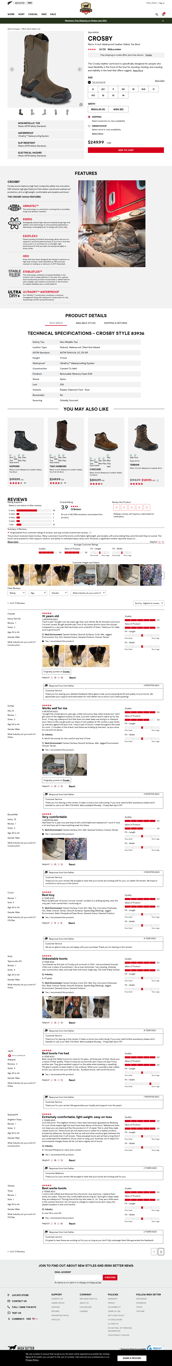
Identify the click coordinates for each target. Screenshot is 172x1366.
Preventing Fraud (60, 1315)
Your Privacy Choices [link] (118, 1335)
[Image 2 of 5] (32, 112)
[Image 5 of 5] (67, 112)
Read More (138, 70)
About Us (84, 1303)
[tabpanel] (86, 367)
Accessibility (114, 1307)
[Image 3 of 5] (44, 112)
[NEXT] (79, 69)
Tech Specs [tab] (56, 323)
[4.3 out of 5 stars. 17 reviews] (97, 484)
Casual (33, 14)
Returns (55, 1311)
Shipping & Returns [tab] (115, 323)
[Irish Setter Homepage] (21, 1347)
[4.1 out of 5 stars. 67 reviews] (16, 483)
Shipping (55, 1307)
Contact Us (19, 1301)
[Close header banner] (162, 20)
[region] (86, 1358)
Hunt (21, 14)
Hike (43, 14)
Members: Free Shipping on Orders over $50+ (86, 20)
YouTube (140, 1311)
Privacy (83, 1282)
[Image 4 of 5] (56, 112)
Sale (53, 14)
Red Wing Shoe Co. (88, 1299)
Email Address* (63, 1272)
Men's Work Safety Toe (31, 29)
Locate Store (20, 1295)
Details (149, 55)
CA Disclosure (115, 1320)
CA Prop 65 (113, 1324)
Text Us (16, 1313)
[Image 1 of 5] (21, 112)
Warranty (113, 1299)
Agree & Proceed (132, 1358)
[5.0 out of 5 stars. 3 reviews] (137, 484)
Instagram (141, 1299)
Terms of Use (95, 1282)
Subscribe (110, 1277)
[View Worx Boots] (29, 3)
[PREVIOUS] (11, 69)
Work (11, 14)
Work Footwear (14, 29)
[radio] (93, 89)
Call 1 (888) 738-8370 (24, 1307)
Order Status (57, 1303)
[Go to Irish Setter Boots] (20, 3)
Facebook (141, 1303)
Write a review (114, 49)
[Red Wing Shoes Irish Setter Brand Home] (86, 8)
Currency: (18, 1319)
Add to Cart (126, 150)
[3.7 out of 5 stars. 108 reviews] (56, 483)
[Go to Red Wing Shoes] (11, 3)
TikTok (139, 1307)
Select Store (97, 133)
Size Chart (159, 81)
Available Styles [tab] (85, 323)
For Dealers (86, 1307)
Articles (55, 1320)
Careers (84, 1311)
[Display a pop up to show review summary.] (25, 483)
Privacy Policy (32, 1360)
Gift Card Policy (116, 1315)
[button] (155, 1349)
